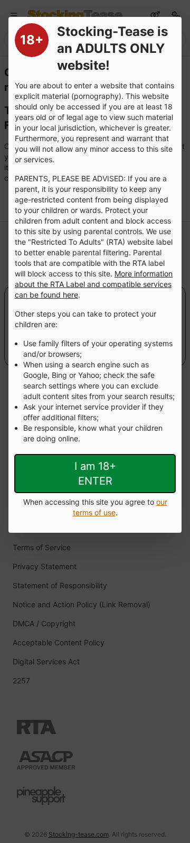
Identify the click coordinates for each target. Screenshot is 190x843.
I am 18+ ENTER (95, 473)
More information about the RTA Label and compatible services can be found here (94, 284)
